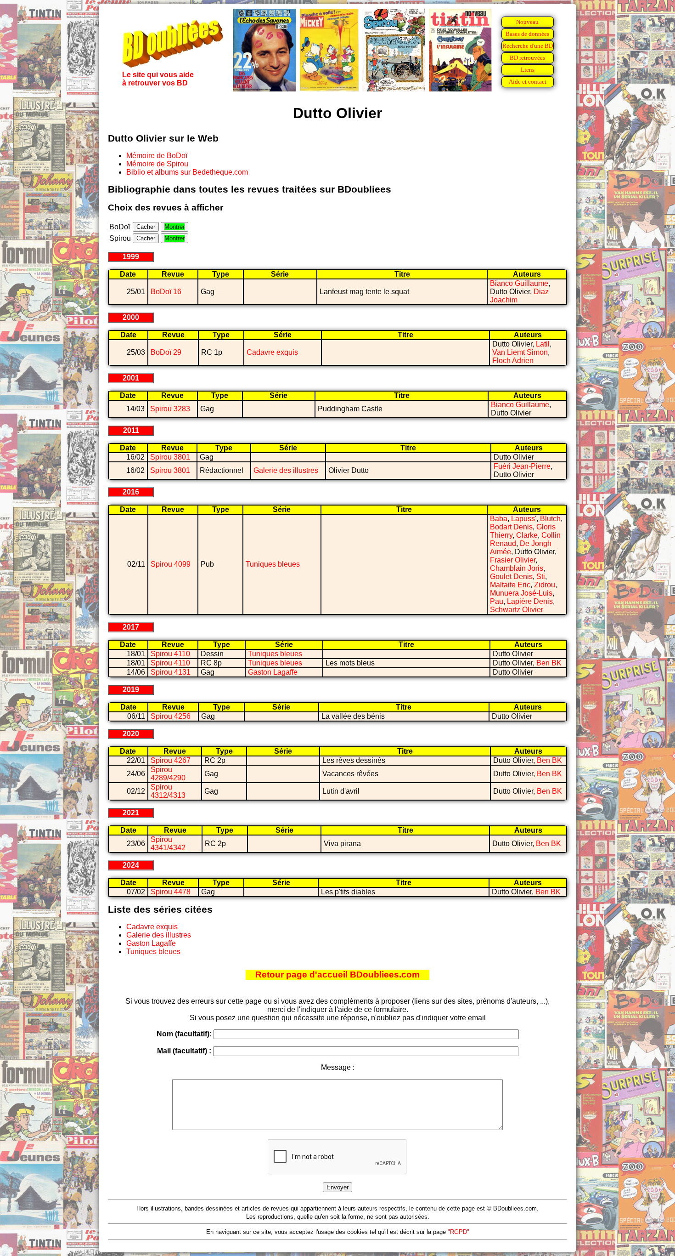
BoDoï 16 (166, 292)
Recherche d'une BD (527, 45)
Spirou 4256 (171, 716)
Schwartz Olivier (516, 610)
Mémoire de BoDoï (156, 155)
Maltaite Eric (510, 585)
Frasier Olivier (512, 560)
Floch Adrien (513, 360)
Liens (527, 69)
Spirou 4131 (171, 672)
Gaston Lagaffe (273, 672)
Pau (496, 601)
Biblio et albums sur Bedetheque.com (187, 172)
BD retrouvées (527, 57)
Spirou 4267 (171, 760)
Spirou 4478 (171, 892)
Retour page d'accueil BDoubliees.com (337, 974)
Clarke (527, 535)
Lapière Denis (530, 601)
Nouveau (527, 21)
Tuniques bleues (273, 564)
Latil (543, 344)
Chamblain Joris (516, 568)
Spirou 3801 (170, 457)
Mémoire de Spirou (157, 164)
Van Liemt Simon (520, 352)
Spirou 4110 (170, 654)
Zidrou (544, 585)
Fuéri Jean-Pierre (522, 466)
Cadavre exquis (272, 352)
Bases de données (527, 33)
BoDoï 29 (166, 352)
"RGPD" (458, 1231)
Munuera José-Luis (521, 593)
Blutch (550, 519)
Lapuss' (523, 519)
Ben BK (549, 663)
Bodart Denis (511, 527)
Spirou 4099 (171, 564)
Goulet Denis (511, 576)
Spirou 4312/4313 (168, 791)
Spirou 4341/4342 (168, 843)
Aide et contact (527, 81)
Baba (498, 519)
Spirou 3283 (170, 409)
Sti (540, 576)
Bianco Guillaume (519, 283)
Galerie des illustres (285, 470)
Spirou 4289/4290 (168, 774)
